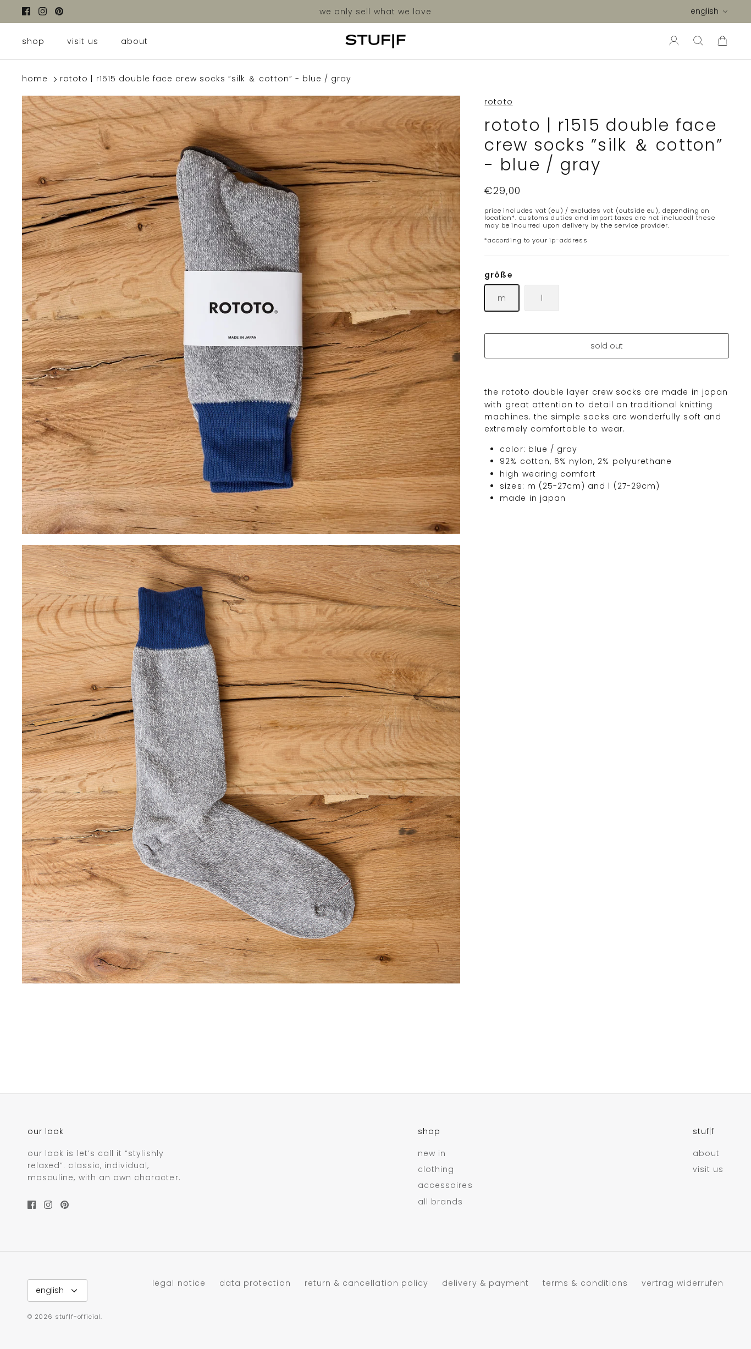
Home (35, 79)
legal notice (179, 1283)
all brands (440, 1201)
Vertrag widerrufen (683, 1283)
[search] (698, 41)
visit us (82, 41)
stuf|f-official (78, 1316)
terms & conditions (585, 1283)
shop (33, 41)
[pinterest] (59, 11)
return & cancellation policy (366, 1283)
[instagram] (42, 11)
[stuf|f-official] (375, 41)
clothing (436, 1169)
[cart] (722, 41)
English (705, 10)
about (134, 41)
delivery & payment (485, 1283)
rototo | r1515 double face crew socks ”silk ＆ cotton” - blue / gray (205, 79)
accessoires (445, 1185)
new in (432, 1153)
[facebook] (26, 11)
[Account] (672, 41)
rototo (498, 101)
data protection (255, 1283)
